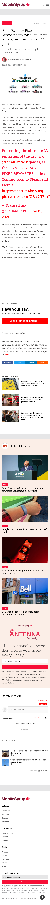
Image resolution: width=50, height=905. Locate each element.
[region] (25, 734)
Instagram (5, 859)
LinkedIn (31, 362)
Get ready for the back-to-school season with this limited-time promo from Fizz (32, 416)
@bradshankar (25, 59)
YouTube (5, 863)
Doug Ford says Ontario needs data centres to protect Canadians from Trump (24, 489)
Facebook (7, 362)
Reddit (42, 362)
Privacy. (23, 898)
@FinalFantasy (15, 162)
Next (45, 23)
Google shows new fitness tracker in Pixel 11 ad (24, 530)
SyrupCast (5, 814)
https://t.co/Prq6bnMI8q (22, 190)
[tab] (8, 718)
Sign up (44, 700)
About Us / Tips (7, 833)
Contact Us (6, 811)
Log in (39, 700)
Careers (5, 840)
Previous (37, 23)
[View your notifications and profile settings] (45, 718)
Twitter (19, 362)
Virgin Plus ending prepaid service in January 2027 (22, 572)
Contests (5, 818)
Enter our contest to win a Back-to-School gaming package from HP (32, 399)
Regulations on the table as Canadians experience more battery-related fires (33, 383)
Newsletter (6, 821)
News (6, 23)
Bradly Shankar (13, 59)
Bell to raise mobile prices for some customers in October (20, 613)
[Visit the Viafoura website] (43, 771)
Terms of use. (32, 898)
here (6, 354)
